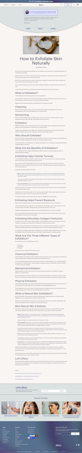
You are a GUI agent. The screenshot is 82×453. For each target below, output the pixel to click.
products (6, 4)
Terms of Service (46, 451)
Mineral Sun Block (6, 437)
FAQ (16, 429)
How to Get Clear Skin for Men (51, 415)
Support (13, 4)
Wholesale (17, 436)
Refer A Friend (17, 442)
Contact (16, 431)
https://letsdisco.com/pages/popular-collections (20, 445)
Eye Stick (4, 429)
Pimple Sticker (5, 439)
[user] (74, 5)
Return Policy (63, 451)
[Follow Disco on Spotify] (78, 445)
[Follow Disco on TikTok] (76, 445)
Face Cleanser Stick (6, 431)
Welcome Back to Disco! (10, 415)
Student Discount (18, 434)
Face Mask (4, 436)
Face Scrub (5, 434)
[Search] (61, 5)
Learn (19, 4)
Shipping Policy (54, 451)
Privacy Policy (37, 451)
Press (16, 439)
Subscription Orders (48, 1)
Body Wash (5, 442)
